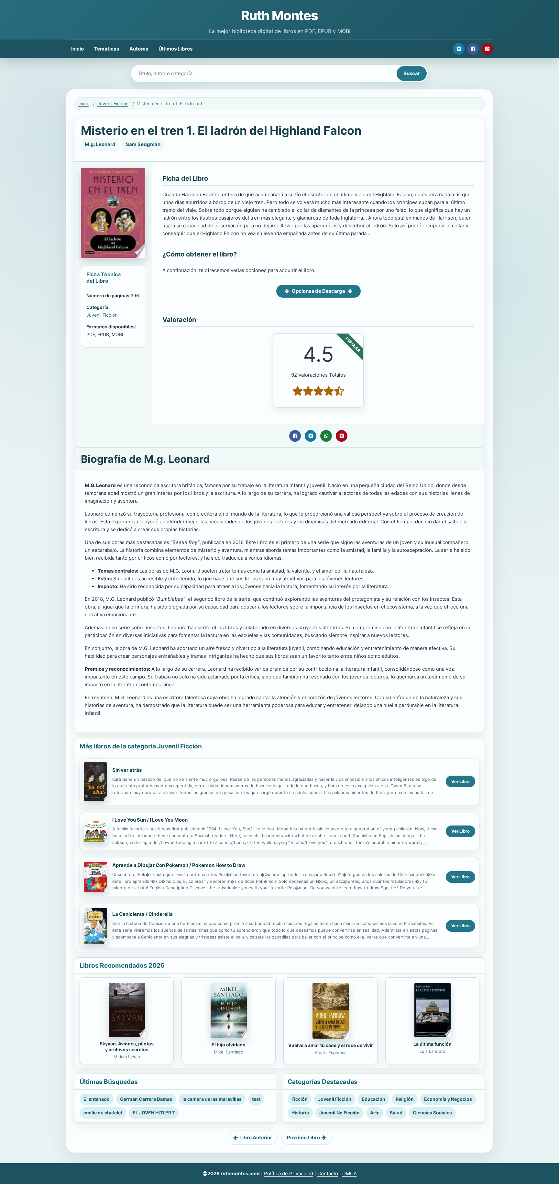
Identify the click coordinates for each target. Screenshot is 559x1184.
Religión (405, 1099)
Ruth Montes (279, 15)
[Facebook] (473, 49)
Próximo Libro (303, 1137)
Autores (138, 49)
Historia (300, 1112)
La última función (432, 1044)
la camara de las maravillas (212, 1099)
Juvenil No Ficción (339, 1112)
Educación (373, 1099)
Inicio (77, 49)
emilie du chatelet (102, 1112)
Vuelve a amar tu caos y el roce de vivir (330, 1045)
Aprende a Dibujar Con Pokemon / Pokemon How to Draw (179, 865)
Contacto (327, 1173)
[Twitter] (459, 49)
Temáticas (106, 49)
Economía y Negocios (448, 1099)
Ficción (299, 1099)
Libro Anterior (255, 1137)
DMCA (349, 1173)
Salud (396, 1112)
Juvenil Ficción (112, 103)
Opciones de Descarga (318, 291)
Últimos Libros (175, 49)
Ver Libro (460, 781)
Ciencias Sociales (432, 1112)
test (256, 1099)
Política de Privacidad (288, 1173)
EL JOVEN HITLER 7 (154, 1112)
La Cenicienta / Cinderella (142, 914)
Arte (374, 1112)
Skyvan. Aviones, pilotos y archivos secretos (127, 1047)
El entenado (96, 1099)
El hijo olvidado (229, 1044)
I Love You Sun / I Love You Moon (150, 820)
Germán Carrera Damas (146, 1099)
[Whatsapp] (326, 436)
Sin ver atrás (127, 770)
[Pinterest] (487, 49)
